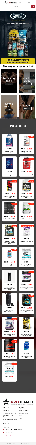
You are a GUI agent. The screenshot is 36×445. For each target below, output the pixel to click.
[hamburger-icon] (29, 2)
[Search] (33, 6)
